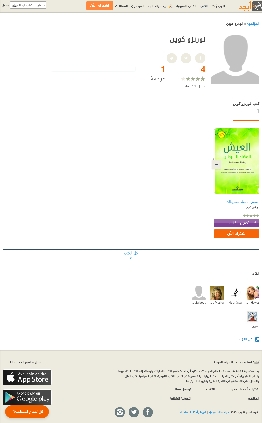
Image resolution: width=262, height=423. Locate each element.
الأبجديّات (218, 5)
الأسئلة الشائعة (180, 398)
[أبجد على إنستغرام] (119, 412)
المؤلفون (252, 23)
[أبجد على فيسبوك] (147, 412)
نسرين (255, 326)
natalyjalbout (199, 302)
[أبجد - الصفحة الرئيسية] (244, 6)
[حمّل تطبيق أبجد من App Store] (27, 377)
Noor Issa (235, 302)
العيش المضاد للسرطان (242, 201)
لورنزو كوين (252, 207)
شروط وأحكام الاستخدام (193, 411)
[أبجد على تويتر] (133, 412)
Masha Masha (217, 302)
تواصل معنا (183, 389)
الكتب (204, 5)
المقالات (121, 5)
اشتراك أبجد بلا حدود (244, 389)
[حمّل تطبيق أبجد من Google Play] (27, 397)
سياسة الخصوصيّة (219, 411)
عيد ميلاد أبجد (160, 5)
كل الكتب (131, 249)
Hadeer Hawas (252, 302)
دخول (5, 5)
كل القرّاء (246, 339)
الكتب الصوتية (186, 5)
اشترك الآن (237, 233)
